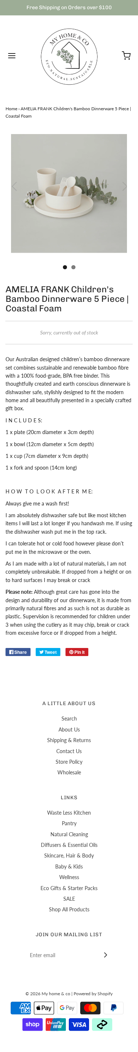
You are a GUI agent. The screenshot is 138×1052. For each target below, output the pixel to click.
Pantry (69, 823)
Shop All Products (69, 909)
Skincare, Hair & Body (69, 855)
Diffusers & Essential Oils (69, 845)
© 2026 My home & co (47, 993)
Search (69, 718)
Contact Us (69, 751)
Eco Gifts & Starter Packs (69, 888)
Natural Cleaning (69, 834)
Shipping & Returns (69, 740)
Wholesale (69, 772)
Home (11, 108)
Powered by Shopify (93, 993)
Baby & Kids (69, 866)
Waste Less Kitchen (69, 813)
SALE (69, 899)
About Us (69, 729)
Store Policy (69, 762)
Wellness (69, 877)
